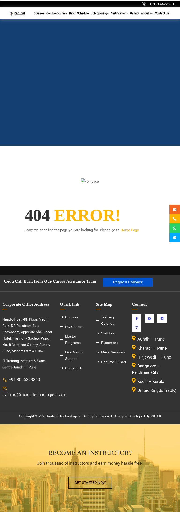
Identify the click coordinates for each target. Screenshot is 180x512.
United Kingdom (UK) (156, 390)
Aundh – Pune (151, 339)
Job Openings (100, 13)
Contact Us (162, 13)
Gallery (134, 13)
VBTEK (155, 416)
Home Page (129, 230)
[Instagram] (136, 327)
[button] (128, 282)
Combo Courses (56, 13)
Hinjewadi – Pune (154, 357)
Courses (39, 13)
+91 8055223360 (162, 4)
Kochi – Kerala (150, 381)
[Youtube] (149, 318)
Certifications (119, 13)
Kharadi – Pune (152, 348)
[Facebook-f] (136, 318)
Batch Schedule (79, 13)
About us (147, 13)
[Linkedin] (161, 318)
